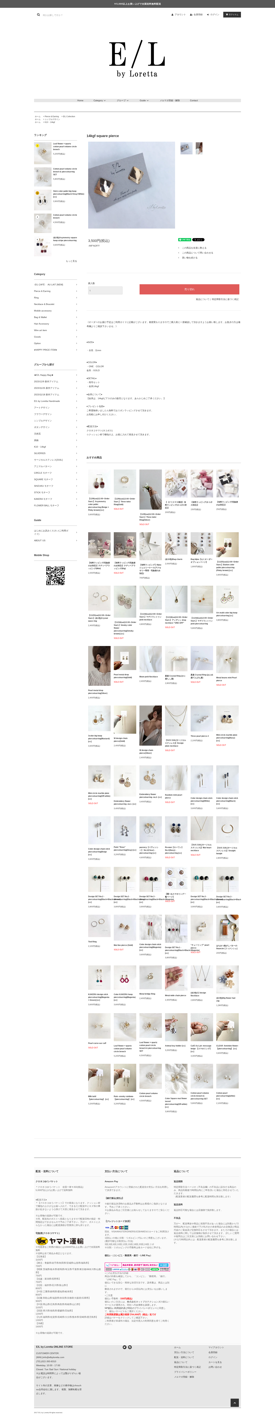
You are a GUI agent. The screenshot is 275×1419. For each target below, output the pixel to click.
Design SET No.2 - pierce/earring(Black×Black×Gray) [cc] (125, 899)
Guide (143, 100)
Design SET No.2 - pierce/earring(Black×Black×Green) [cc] (99, 899)
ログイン (214, 14)
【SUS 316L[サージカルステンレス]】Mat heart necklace (201, 848)
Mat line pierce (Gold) (123, 945)
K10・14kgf (50, 122)
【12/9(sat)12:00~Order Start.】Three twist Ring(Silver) (150, 517)
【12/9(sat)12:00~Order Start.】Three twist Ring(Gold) (124, 502)
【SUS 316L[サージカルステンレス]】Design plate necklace (175, 743)
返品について (202, 299)
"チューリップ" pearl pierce (200, 946)
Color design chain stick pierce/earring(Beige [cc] (99, 852)
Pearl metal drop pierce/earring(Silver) (97, 691)
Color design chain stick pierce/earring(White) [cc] (201, 801)
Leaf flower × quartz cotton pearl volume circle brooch (65, 147)
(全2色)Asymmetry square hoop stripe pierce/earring (65, 239)
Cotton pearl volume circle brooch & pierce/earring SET (65, 172)
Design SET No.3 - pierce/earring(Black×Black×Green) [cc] (202, 899)
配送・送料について (184, 1357)
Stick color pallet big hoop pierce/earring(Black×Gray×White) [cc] (65, 194)
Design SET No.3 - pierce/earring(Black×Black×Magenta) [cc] (150, 899)
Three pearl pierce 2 (200, 736)
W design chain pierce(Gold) (120, 739)
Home (80, 100)
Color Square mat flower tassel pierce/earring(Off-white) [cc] (176, 1102)
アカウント (180, 14)
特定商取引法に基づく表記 (225, 299)
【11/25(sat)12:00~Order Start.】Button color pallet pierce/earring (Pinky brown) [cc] (227, 566)
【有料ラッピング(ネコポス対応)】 (201, 503)
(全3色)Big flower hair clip (226, 999)
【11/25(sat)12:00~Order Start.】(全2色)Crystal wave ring (99, 618)
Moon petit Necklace (148, 677)
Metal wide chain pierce (175, 995)
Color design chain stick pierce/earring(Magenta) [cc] (150, 947)
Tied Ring (92, 942)
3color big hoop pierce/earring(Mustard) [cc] (99, 739)
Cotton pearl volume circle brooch (65, 216)
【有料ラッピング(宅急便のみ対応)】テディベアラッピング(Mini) (99, 566)
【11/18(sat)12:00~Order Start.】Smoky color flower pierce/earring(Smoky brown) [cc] (125, 628)
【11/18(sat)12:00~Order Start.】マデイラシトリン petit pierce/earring (202, 621)
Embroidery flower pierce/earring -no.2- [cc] (150, 795)
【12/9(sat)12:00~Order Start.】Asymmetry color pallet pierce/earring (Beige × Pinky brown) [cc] (98, 504)
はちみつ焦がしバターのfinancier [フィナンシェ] (226, 947)
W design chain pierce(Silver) (146, 751)
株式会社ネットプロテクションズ (143, 1301)
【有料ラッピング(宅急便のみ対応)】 (227, 503)
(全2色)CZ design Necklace (198, 994)
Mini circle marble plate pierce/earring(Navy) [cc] (226, 738)
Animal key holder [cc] (175, 1046)
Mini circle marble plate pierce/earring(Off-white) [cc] (99, 796)
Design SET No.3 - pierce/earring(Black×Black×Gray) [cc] (227, 900)
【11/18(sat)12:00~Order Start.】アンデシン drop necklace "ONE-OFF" (176, 620)
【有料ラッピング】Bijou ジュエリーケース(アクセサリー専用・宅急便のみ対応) (150, 569)
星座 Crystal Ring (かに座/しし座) (175, 677)
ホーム (38, 116)
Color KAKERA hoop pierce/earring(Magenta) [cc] (125, 997)
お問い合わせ (215, 1367)
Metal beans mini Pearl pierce (226, 679)
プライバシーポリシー (185, 1372)
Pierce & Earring (52, 116)
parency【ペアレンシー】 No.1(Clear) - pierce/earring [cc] (148, 850)
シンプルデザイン (52, 119)
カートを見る (215, 1362)
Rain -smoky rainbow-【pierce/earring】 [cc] (124, 1097)
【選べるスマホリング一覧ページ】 (175, 895)
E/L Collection (69, 116)
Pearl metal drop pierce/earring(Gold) (123, 676)
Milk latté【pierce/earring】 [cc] (98, 1097)
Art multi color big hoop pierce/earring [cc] (226, 614)
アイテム (233, 14)
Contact (194, 100)
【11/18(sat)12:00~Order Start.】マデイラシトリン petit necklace (150, 617)
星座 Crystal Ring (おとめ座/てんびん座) (202, 676)
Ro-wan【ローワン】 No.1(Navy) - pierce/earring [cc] (174, 850)
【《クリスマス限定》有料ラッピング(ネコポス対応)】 (176, 505)
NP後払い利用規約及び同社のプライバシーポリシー (131, 1308)
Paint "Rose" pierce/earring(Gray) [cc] (125, 848)
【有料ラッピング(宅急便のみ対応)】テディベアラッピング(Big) (124, 566)
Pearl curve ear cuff (97, 1043)
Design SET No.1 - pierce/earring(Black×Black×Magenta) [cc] (176, 950)
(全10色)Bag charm (173, 559)
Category (98, 100)
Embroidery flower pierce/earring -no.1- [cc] (125, 802)
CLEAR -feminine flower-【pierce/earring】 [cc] (227, 1047)
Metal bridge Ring (147, 994)
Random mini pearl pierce (173, 796)
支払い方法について (184, 1352)
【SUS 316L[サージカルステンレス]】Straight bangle (226, 851)
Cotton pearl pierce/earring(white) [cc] (225, 1096)
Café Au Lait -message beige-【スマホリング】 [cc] (201, 1049)
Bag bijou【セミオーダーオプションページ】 (201, 560)
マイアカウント (216, 1347)
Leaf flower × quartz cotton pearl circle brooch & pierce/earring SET (150, 1046)
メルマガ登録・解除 (170, 100)
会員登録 (198, 14)
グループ (121, 100)
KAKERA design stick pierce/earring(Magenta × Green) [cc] (98, 997)
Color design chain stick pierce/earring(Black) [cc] (227, 801)
